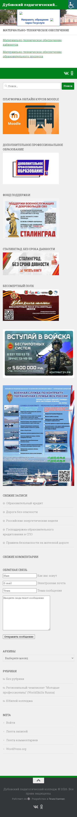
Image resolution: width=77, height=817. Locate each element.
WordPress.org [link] (16, 749)
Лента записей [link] (17, 731)
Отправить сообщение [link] (18, 636)
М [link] (4, 52)
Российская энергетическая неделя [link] (32, 520)
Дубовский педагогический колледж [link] (30, 4)
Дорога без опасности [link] (22, 512)
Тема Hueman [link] (57, 798)
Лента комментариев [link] (22, 740)
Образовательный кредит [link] (24, 503)
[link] (72, 4)
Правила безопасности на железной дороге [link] (37, 542)
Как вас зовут (47, 575)
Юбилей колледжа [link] (19, 701)
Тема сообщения (49, 590)
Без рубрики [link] (15, 679)
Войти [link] (10, 722)
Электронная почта (51, 583)
